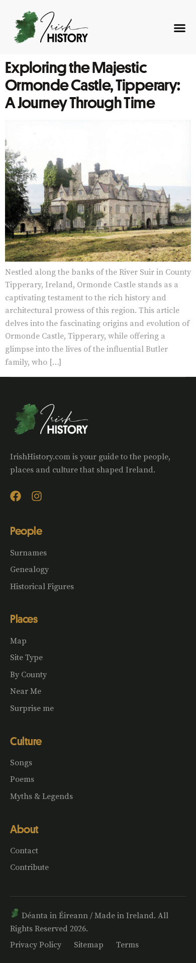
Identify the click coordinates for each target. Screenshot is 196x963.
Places (23, 619)
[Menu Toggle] (179, 28)
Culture (26, 741)
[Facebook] (15, 496)
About (24, 829)
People (26, 531)
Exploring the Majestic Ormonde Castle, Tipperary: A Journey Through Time (92, 84)
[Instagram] (36, 496)
